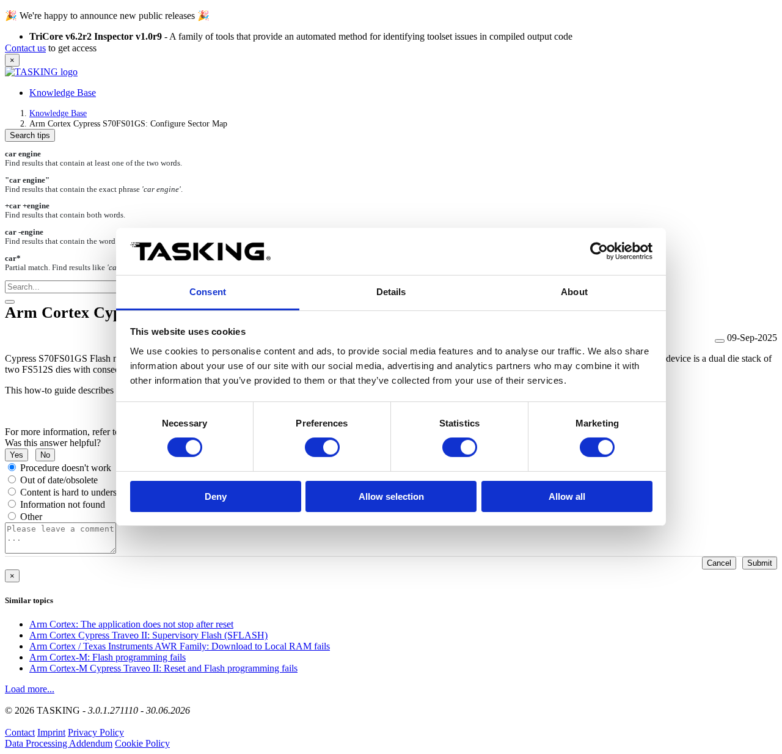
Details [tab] (391, 292)
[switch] (322, 447)
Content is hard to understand (76, 492)
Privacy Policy (96, 732)
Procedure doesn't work (65, 468)
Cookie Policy (142, 743)
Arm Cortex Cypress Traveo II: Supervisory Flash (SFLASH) (148, 635)
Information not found (62, 504)
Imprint (51, 732)
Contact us (25, 48)
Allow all (567, 496)
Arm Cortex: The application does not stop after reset (131, 624)
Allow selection (391, 496)
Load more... (29, 689)
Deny (216, 496)
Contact (20, 732)
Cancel (719, 563)
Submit (759, 563)
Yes (16, 454)
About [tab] (574, 292)
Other (31, 516)
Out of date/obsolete (59, 480)
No (45, 454)
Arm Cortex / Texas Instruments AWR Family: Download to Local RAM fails (179, 646)
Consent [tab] (207, 292)
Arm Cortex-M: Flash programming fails (107, 657)
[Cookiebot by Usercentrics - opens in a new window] (599, 251)
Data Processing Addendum (58, 743)
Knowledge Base (62, 92)
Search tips (30, 135)
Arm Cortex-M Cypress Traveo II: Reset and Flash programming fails (163, 668)
